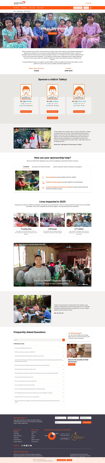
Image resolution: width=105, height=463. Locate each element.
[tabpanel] (26, 224)
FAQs (32, 433)
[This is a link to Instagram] (28, 445)
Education (16, 432)
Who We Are (16, 7)
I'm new (69, 460)
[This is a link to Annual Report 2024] (78, 436)
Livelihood (16, 437)
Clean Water (16, 433)
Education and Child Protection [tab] (41, 167)
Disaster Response (18, 441)
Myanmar (29, 103)
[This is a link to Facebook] (24, 445)
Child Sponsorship (20, 11)
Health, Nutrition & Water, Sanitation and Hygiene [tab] (67, 167)
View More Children (52, 117)
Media (32, 437)
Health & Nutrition (18, 435)
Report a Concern (35, 439)
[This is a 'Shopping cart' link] (90, 7)
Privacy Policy (34, 441)
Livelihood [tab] (26, 166)
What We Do (24, 7)
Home (15, 11)
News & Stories (40, 7)
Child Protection (17, 439)
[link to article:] (79, 351)
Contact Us (34, 432)
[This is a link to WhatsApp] (22, 445)
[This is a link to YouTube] (30, 445)
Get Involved (32, 7)
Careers (33, 435)
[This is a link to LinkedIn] (26, 445)
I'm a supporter (61, 460)
